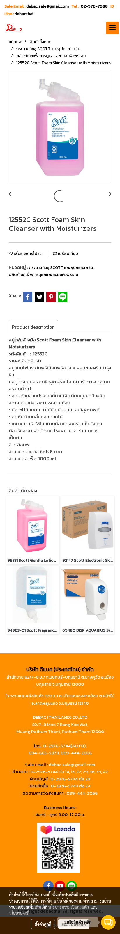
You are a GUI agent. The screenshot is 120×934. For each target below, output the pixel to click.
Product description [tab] (33, 326)
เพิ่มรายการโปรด (27, 254)
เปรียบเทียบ (67, 254)
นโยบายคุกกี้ (19, 913)
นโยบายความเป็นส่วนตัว (68, 907)
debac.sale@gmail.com (72, 764)
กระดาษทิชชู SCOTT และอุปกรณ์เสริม (61, 268)
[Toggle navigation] (112, 28)
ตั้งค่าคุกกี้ (43, 924)
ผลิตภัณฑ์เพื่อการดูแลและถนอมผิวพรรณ (43, 275)
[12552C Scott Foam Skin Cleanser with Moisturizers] (60, 127)
